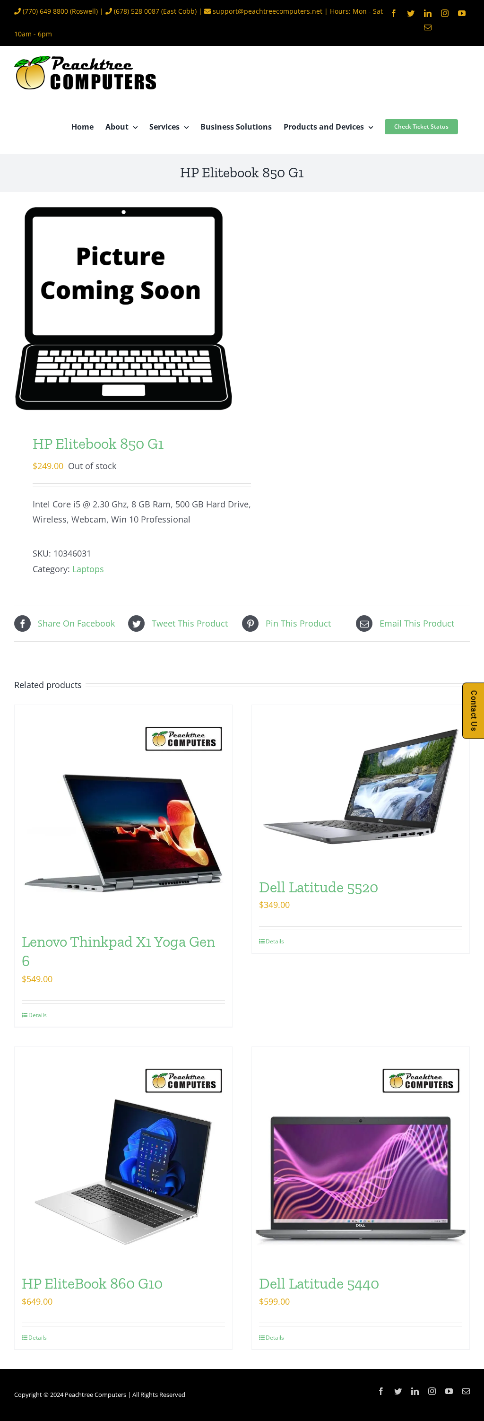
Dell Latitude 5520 (318, 887)
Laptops (88, 569)
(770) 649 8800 (45, 11)
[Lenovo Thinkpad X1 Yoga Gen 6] (123, 814)
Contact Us (473, 710)
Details (37, 1015)
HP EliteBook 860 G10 (92, 1283)
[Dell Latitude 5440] (360, 1155)
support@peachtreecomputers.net (267, 11)
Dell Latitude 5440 (319, 1283)
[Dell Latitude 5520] (360, 786)
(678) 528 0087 (136, 11)
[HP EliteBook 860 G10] (123, 1155)
